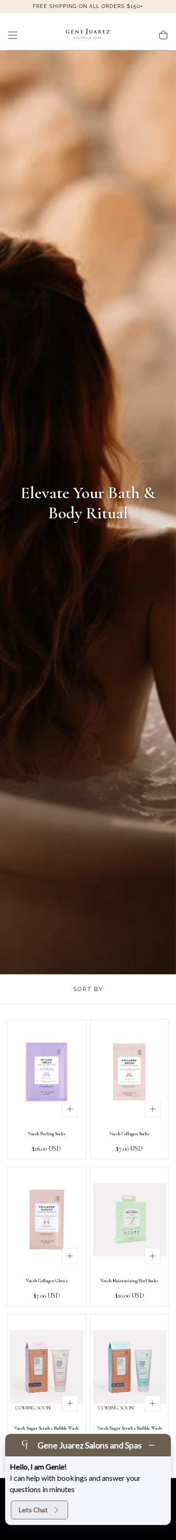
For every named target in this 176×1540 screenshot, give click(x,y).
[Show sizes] (70, 1109)
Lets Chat (33, 1510)
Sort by (88, 989)
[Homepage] (88, 35)
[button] (12, 35)
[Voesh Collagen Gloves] (47, 1220)
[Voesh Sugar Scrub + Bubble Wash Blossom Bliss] (47, 1367)
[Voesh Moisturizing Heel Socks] (130, 1220)
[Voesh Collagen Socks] (130, 1072)
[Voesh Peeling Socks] (47, 1072)
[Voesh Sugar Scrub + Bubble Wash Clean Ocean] (130, 1367)
